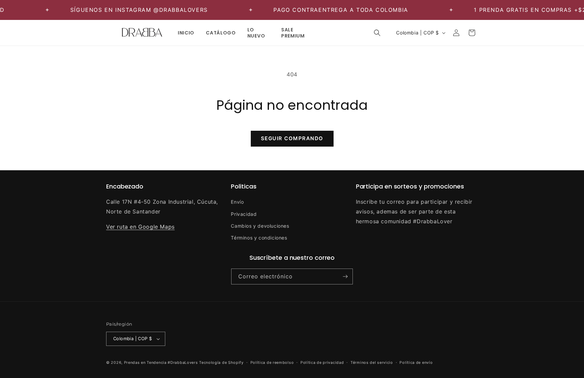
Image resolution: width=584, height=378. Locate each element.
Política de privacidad (322, 362)
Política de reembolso (272, 362)
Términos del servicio (371, 362)
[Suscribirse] (345, 276)
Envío (237, 202)
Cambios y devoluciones (260, 226)
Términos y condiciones (259, 238)
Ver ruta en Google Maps (140, 226)
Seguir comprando (292, 138)
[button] (377, 32)
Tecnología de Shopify (221, 362)
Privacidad (244, 214)
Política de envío (416, 362)
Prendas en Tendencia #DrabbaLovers (161, 362)
